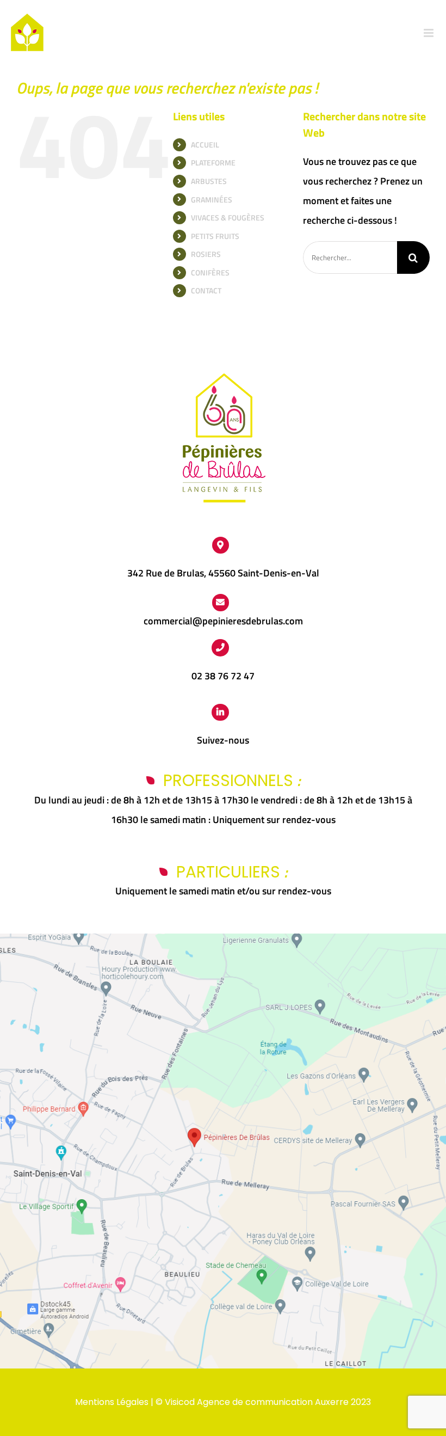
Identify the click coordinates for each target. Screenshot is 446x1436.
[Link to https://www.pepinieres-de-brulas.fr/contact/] (221, 602)
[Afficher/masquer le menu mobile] (429, 33)
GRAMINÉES (211, 199)
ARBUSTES (209, 181)
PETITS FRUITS (215, 236)
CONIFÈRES (210, 272)
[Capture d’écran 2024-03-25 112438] (223, 938)
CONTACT (206, 290)
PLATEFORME (213, 162)
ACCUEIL (205, 144)
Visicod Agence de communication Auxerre (257, 1402)
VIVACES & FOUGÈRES (227, 217)
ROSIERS (206, 254)
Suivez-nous (223, 740)
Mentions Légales (111, 1402)
